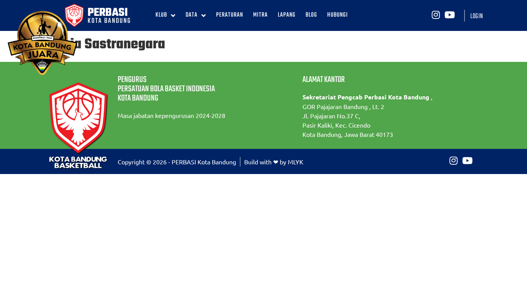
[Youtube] (449, 14)
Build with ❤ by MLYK (273, 162)
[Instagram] (435, 14)
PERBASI (108, 13)
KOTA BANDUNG (109, 21)
